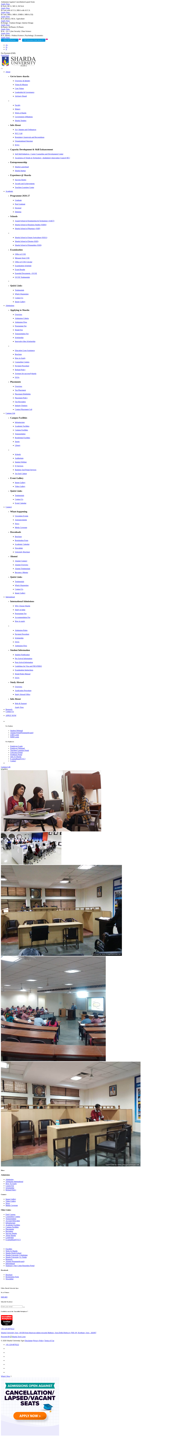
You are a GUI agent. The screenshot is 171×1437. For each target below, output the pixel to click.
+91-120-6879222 (7, 1329)
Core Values (19, 88)
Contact (13, 761)
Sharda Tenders (20, 121)
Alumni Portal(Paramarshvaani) (21, 733)
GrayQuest (5, 55)
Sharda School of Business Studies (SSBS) (30, 225)
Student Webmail (16, 731)
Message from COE (22, 258)
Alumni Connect (21, 561)
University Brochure (22, 552)
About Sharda (11, 1235)
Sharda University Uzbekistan (17, 1255)
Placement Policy (21, 398)
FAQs (17, 377)
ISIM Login (14, 737)
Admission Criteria (22, 318)
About (8, 72)
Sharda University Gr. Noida (16, 1257)
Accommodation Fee (22, 617)
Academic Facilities (22, 426)
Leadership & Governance (24, 92)
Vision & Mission (21, 85)
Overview (18, 314)
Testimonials (19, 290)
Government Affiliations (24, 117)
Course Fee (10, 1186)
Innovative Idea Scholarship (25, 341)
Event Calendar (20, 503)
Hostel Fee (19, 330)
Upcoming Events (21, 516)
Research (9, 709)
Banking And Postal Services (25, 470)
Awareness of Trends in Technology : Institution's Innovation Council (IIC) (42, 158)
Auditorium (19, 458)
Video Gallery (20, 486)
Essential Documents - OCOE (26, 273)
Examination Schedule (23, 266)
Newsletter (19, 548)
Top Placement (20, 390)
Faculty (17, 105)
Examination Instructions (24, 670)
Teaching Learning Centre (24, 187)
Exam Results (20, 270)
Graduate (18, 200)
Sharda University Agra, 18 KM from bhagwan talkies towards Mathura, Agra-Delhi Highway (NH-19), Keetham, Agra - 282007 (48, 1333)
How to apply (20, 621)
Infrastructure (20, 422)
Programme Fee (21, 326)
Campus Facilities (21, 430)
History (17, 109)
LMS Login (14, 735)
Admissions (10, 306)
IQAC (17, 145)
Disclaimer (29, 1341)
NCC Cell (18, 133)
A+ (7, 45)
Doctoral (18, 208)
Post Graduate (20, 204)
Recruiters (9, 1231)
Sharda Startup (20, 171)
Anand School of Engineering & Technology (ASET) (34, 221)
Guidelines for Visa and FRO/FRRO (28, 666)
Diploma (18, 212)
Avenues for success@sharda (25, 374)
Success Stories (20, 180)
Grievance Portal (16, 752)
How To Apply (11, 1184)
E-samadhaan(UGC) (17, 759)
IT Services (19, 466)
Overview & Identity (22, 81)
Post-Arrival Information (24, 662)
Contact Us (19, 298)
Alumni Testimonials (22, 569)
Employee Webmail (17, 748)
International (10, 597)
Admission (9, 1179)
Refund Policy (20, 370)
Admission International (14, 1182)
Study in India (20, 610)
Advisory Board (21, 96)
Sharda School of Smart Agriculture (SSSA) (31, 238)
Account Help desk (13, 1221)
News (17, 524)
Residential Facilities (22, 438)
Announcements (21, 520)
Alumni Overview (21, 565)
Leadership (10, 1238)
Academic (9, 191)
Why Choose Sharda (22, 606)
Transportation (20, 434)
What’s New (5, 1376)
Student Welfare (21, 462)
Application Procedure (23, 691)
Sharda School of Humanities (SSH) (28, 245)
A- (7, 47)
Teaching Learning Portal (19, 750)
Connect (9, 507)
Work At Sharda (11, 1251)
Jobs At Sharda (15, 757)
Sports (17, 442)
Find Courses (10, 1214)
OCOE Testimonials (22, 277)
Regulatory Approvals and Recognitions (29, 137)
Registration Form (21, 540)
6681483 (4, 1297)
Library (17, 445)
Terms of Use (49, 1341)
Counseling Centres (22, 362)
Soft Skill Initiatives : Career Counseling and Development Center (39, 154)
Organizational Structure (24, 141)
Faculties (9, 1249)
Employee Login (16, 746)
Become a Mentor (21, 572)
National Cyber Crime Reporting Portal (20, 1266)
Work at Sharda (20, 113)
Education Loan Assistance (25, 350)
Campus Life (10, 413)
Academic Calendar (22, 544)
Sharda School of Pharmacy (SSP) (27, 229)
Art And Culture (21, 474)
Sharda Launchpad (22, 167)
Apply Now (5, 4)
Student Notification (22, 655)
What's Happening (21, 294)
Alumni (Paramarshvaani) (15, 1261)
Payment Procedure (22, 366)
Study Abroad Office (22, 694)
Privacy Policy (38, 1341)
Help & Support (21, 703)
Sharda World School (13, 1253)
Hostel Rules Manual (22, 674)
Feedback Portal (16, 755)
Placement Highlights (23, 394)
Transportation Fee (22, 334)
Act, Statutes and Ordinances (25, 130)
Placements (10, 1229)
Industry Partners (21, 406)
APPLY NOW (11, 715)
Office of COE (20, 254)
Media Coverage (21, 527)
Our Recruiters (20, 402)
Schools (18, 454)
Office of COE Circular (23, 262)
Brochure (18, 354)
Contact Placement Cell (23, 409)
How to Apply (20, 358)
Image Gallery (20, 302)
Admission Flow (21, 322)
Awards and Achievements (25, 184)
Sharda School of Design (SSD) (26, 241)
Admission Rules (21, 630)
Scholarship (19, 338)
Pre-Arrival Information (23, 659)
